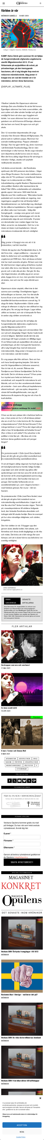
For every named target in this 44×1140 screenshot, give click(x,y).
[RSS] (29, 781)
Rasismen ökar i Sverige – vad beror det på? (19, 994)
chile (35, 759)
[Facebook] (9, 781)
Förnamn (8, 840)
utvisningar (22, 769)
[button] (40, 1098)
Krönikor (5, 15)
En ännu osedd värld (9, 708)
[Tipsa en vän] (19, 781)
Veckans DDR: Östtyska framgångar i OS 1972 (19, 951)
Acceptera (22, 1125)
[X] (14, 781)
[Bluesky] (24, 781)
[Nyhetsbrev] (34, 781)
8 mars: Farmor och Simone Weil (13, 751)
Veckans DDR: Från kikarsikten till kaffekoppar (20, 1080)
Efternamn (9, 847)
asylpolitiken (24, 759)
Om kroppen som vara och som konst (15, 665)
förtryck (18, 762)
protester (29, 765)
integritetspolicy (21, 857)
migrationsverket (13, 765)
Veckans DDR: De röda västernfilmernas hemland (21, 1037)
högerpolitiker (31, 762)
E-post (7, 833)
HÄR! (38, 408)
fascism (8, 762)
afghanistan (11, 759)
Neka (22, 1131)
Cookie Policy (20, 1137)
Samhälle (13, 15)
